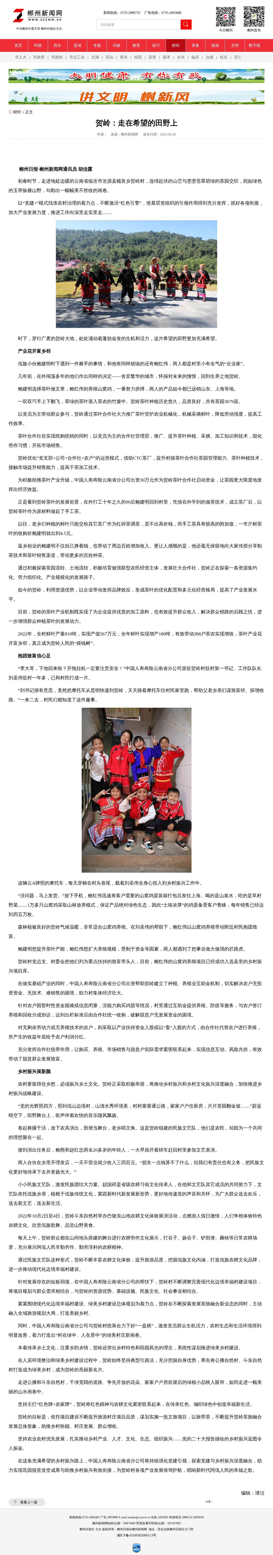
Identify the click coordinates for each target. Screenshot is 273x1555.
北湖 (95, 57)
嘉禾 (166, 57)
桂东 (224, 57)
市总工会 (77, 57)
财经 (176, 45)
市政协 (57, 57)
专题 (97, 45)
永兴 (181, 57)
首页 (18, 45)
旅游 (215, 45)
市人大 (20, 57)
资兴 (124, 57)
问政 (117, 45)
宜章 (152, 57)
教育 (136, 45)
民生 (57, 45)
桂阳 (138, 57)
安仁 (238, 57)
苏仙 (109, 57)
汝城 (209, 57)
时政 (38, 45)
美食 (195, 45)
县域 (77, 45)
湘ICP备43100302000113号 (136, 1535)
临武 (195, 57)
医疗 (156, 45)
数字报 (254, 45)
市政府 (39, 57)
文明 (235, 45)
